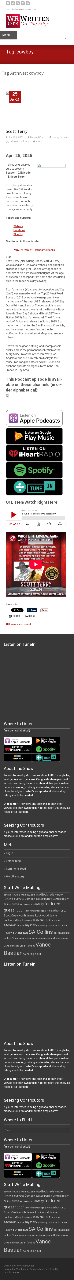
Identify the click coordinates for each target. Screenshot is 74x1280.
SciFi (15, 938)
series (22, 938)
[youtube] (28, 4)
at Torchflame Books (34, 249)
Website (18, 226)
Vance (39, 141)
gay (7, 141)
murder (20, 925)
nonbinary (42, 925)
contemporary (43, 898)
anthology (36, 895)
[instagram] (23, 4)
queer (64, 925)
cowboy (56, 137)
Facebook (19, 230)
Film (27, 911)
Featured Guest (37, 137)
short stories (33, 938)
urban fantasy (27, 945)
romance (20, 932)
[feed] (18, 4)
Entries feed (13, 860)
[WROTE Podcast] (29, 20)
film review (35, 911)
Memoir (10, 925)
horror (59, 910)
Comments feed (16, 868)
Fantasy (38, 904)
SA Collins (41, 932)
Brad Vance (18, 899)
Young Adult (33, 953)
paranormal (54, 925)
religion (14, 141)
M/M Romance (51, 920)
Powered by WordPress (16, 1269)
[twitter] (13, 4)
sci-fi (57, 933)
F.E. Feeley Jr (26, 904)
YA (24, 954)
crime (15, 904)
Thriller (56, 938)
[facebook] (8, 4)
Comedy (30, 898)
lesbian (38, 920)
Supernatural (45, 938)
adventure (8, 895)
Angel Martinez (22, 894)
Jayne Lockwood (37, 915)
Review (8, 932)
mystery (31, 925)
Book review (49, 894)
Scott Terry (17, 131)
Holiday (51, 910)
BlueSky (18, 234)
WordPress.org (15, 876)
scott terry (24, 141)
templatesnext (11, 1272)
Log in (9, 853)
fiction (64, 137)
